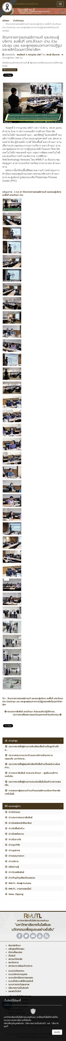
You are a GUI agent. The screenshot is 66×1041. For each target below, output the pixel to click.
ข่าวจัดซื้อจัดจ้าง (16, 828)
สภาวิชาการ (13, 962)
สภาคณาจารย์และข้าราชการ (20, 966)
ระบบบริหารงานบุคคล (17, 974)
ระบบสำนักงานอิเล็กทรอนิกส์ (20, 981)
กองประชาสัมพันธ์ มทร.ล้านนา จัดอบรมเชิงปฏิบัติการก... (30, 711)
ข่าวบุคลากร (14, 850)
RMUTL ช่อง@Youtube (19, 883)
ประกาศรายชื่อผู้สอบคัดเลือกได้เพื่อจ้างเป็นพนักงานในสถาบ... (32, 765)
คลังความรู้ (13, 866)
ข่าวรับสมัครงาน (16, 834)
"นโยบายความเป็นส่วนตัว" (36, 1023)
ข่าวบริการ (13, 861)
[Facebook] (19, 936)
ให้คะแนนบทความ (10, 69)
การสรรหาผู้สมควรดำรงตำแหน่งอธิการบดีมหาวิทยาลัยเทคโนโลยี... (32, 792)
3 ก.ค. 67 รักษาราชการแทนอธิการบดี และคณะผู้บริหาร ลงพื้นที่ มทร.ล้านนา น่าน (31, 193)
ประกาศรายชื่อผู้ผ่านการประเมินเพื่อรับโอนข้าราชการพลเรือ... (33, 783)
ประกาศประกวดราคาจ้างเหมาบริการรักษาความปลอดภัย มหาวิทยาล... (29, 756)
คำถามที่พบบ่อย (15, 952)
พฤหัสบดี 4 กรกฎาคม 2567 (29, 54)
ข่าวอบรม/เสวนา (16, 855)
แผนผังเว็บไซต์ (14, 991)
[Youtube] (40, 936)
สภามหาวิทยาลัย (15, 959)
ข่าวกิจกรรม (14, 812)
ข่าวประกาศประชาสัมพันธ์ (20, 817)
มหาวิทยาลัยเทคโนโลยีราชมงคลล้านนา (20, 4)
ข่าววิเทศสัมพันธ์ (16, 872)
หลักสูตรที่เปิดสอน (16, 949)
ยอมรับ (57, 1032)
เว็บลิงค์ (11, 955)
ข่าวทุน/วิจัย (14, 844)
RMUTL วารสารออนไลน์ (19, 888)
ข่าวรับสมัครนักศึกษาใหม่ (20, 823)
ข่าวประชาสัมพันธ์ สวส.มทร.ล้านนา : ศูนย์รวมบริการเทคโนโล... (31, 774)
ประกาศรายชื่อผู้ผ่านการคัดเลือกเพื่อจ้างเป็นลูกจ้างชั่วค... (32, 748)
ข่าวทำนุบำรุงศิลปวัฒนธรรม (21, 877)
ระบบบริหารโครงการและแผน (20, 977)
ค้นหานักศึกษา (14, 945)
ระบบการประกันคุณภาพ (18, 984)
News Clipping (15, 894)
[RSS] (46, 936)
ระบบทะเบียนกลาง (16, 971)
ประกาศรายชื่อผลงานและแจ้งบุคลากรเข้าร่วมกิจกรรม (36, 714)
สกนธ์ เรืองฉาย (53, 54)
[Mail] (33, 936)
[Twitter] (26, 936)
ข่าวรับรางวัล (14, 839)
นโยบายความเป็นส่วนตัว (18, 988)
